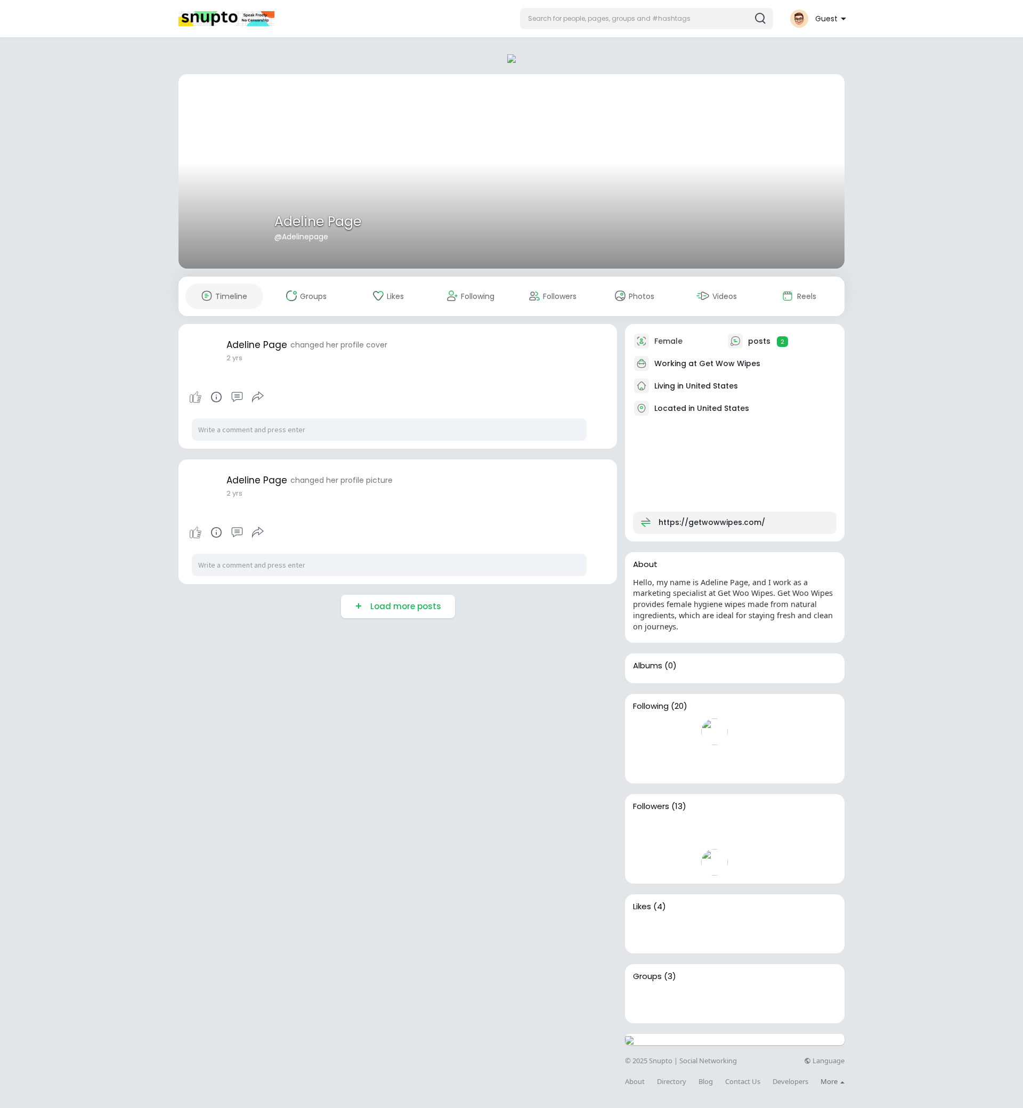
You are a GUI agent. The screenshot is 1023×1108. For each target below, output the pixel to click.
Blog (706, 1081)
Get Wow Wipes (729, 363)
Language (828, 1060)
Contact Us (742, 1081)
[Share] (258, 397)
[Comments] (237, 397)
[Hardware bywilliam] (680, 832)
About (635, 1081)
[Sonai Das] (748, 832)
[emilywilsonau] (714, 731)
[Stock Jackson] (748, 731)
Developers (790, 1081)
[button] (646, 18)
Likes (642, 906)
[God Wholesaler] (646, 832)
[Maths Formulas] (646, 1002)
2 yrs (234, 358)
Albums (647, 665)
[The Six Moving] (680, 932)
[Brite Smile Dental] (714, 932)
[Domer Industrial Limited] (646, 762)
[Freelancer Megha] (782, 832)
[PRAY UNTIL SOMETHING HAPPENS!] (714, 1002)
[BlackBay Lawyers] (782, 731)
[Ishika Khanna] (646, 862)
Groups (647, 976)
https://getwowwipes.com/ (712, 522)
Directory (671, 1081)
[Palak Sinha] (714, 762)
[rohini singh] (816, 832)
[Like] (226, 397)
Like (195, 397)
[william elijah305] (646, 731)
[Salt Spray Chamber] (748, 932)
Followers (651, 806)
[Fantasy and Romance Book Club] (680, 1002)
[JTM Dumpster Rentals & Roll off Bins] (680, 762)
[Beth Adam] (816, 731)
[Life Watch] (714, 832)
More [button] (830, 1081)
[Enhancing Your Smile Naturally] (646, 932)
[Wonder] (216, 397)
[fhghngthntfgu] (714, 862)
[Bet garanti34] (680, 862)
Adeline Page (317, 221)
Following (651, 706)
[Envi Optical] (680, 731)
